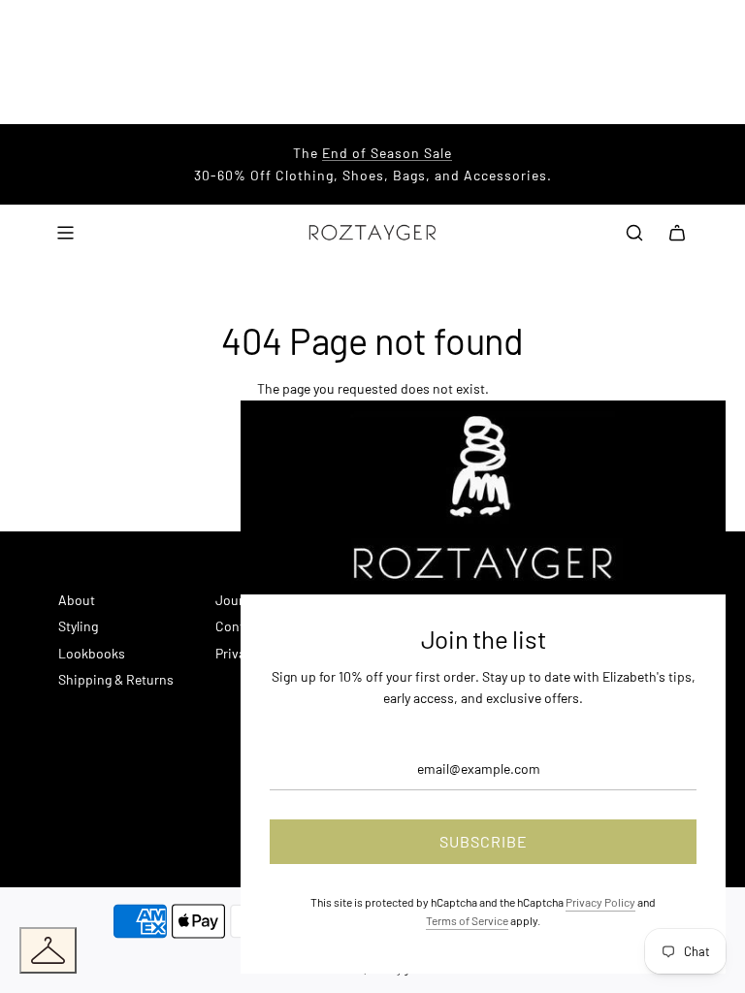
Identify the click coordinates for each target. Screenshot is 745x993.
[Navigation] (65, 232)
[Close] (689, 436)
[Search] (634, 232)
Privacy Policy (600, 902)
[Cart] (677, 232)
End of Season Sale (387, 152)
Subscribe (483, 841)
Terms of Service (467, 920)
